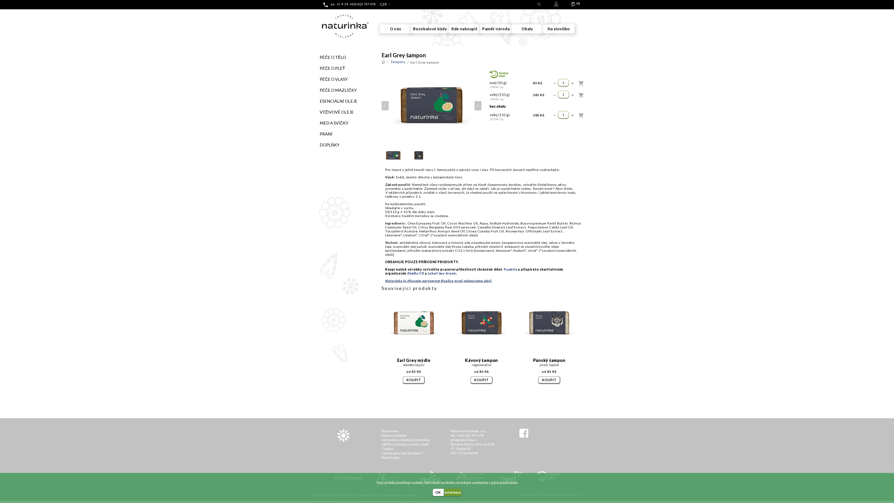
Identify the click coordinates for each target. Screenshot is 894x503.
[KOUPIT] (581, 83)
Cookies (388, 449)
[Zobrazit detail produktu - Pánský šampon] (549, 323)
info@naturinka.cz (463, 440)
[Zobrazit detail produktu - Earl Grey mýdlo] (414, 323)
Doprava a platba (394, 435)
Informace (452, 492)
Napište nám (391, 457)
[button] (573, 5)
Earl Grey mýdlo (413, 360)
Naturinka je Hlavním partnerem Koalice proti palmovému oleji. (438, 281)
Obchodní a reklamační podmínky (406, 440)
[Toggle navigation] (318, 13)
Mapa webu (390, 431)
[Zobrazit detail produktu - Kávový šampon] (481, 323)
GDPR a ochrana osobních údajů (405, 444)
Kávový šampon (481, 360)
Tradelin (510, 269)
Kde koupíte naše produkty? (402, 453)
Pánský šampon (549, 360)
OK (438, 492)
